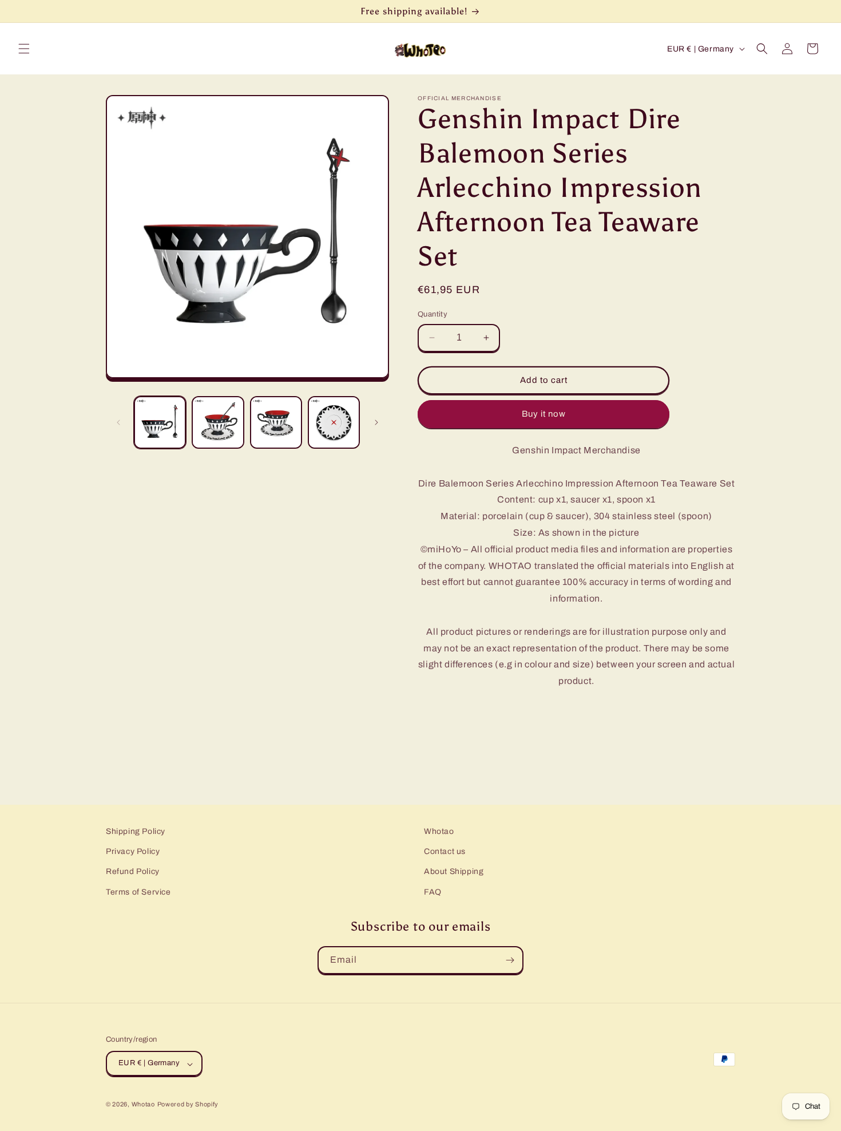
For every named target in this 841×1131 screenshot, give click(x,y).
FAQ (433, 892)
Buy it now (544, 413)
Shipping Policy (135, 831)
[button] (24, 48)
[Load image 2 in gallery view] (218, 422)
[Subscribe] (509, 960)
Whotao (439, 831)
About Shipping (453, 872)
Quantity (432, 314)
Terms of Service (138, 892)
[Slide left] (118, 422)
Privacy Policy (133, 852)
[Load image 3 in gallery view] (276, 422)
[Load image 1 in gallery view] (160, 422)
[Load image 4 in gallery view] (334, 422)
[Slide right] (376, 422)
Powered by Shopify (188, 1104)
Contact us (445, 852)
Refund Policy (133, 872)
